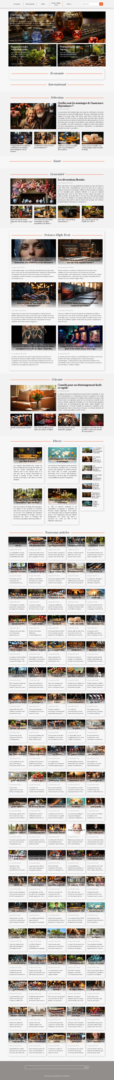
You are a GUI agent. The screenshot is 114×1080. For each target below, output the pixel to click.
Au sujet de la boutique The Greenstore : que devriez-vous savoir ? (28, 502)
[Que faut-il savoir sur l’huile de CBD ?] (93, 212)
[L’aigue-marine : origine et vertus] (87, 503)
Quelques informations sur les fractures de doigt (37, 677)
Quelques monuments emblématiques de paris (37, 1017)
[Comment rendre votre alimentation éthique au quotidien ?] (32, 55)
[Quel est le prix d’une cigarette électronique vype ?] (21, 212)
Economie (17, 4)
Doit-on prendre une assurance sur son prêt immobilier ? (95, 625)
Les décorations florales (71, 179)
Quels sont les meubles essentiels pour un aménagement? (76, 573)
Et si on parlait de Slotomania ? (96, 1014)
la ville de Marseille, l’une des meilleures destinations (97, 487)
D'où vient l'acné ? (76, 830)
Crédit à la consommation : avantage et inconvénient (76, 703)
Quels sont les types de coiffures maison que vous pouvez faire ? (18, 834)
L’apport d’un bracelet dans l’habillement (57, 1015)
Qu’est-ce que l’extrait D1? (57, 674)
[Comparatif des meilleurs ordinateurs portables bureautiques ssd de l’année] (21, 138)
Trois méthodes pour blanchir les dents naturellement (96, 1043)
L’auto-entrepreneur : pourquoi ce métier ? (37, 912)
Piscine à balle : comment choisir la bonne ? (57, 597)
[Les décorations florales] (33, 191)
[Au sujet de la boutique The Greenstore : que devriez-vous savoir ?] (27, 496)
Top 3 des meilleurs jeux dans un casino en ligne (43, 429)
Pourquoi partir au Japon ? (69, 48)
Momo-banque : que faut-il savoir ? (76, 674)
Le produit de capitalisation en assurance (57, 806)
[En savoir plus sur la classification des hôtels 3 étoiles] (87, 477)
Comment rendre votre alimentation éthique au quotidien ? (20, 51)
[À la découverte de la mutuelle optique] (69, 420)
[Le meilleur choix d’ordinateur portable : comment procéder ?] (80, 295)
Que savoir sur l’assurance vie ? (76, 779)
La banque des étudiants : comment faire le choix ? (76, 808)
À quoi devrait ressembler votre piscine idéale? (57, 780)
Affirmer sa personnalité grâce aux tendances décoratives (67, 148)
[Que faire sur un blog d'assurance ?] (69, 212)
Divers (69, 4)
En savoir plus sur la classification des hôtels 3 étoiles (97, 478)
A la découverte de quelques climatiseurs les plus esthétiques (97, 470)
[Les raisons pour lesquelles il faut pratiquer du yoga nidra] (87, 459)
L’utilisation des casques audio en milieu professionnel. (76, 547)
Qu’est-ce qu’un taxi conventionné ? (37, 1041)
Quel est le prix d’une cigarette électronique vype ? (21, 222)
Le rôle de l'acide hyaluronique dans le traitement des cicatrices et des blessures (34, 261)
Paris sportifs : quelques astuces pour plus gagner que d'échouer (57, 547)
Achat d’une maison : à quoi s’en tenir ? (37, 650)
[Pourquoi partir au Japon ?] (82, 55)
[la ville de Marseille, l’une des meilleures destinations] (87, 486)
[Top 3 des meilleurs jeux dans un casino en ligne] (45, 420)
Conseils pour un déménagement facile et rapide (80, 386)
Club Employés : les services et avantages (62, 460)
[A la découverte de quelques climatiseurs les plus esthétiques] (87, 468)
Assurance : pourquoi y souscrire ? (37, 702)
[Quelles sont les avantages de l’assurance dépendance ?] (33, 116)
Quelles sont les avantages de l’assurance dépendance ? (80, 105)
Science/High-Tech (56, 4)
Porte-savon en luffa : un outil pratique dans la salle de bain (92, 148)
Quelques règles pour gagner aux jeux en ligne (31, 16)
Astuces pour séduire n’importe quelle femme (96, 676)
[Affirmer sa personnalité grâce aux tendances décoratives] (69, 138)
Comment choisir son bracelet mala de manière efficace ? (37, 547)
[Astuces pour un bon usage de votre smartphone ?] (33, 295)
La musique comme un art (57, 857)
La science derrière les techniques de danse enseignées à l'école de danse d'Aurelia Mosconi (33, 349)
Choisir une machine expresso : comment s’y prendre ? (57, 886)
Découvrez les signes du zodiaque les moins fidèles (76, 599)
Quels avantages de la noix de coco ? (37, 806)
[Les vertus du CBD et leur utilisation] (62, 496)
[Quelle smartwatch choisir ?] (21, 420)
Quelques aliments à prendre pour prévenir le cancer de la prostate (96, 834)
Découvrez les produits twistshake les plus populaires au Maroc (43, 222)
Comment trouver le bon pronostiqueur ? (44, 147)
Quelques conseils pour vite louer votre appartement (18, 780)
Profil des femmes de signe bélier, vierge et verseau (76, 989)
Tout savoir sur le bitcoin (57, 1040)
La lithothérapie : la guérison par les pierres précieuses (37, 989)
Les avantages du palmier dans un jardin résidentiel (97, 450)
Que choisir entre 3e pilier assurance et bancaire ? (76, 730)
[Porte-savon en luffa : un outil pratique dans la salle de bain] (93, 138)
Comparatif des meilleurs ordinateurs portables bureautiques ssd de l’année (20, 149)
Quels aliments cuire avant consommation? (37, 624)
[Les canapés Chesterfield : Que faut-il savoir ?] (27, 455)
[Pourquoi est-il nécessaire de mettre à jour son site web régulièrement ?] (80, 252)
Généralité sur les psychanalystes (37, 831)
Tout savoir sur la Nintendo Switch (57, 831)
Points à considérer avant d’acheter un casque (96, 547)
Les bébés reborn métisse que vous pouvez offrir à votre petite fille (96, 886)
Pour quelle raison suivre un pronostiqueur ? (18, 885)
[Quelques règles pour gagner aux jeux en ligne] (57, 27)
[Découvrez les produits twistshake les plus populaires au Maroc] (45, 212)
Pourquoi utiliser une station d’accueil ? (76, 859)
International (30, 4)
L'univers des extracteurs (37, 727)
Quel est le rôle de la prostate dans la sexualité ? (37, 859)
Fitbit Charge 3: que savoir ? (96, 700)
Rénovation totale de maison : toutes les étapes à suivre (76, 885)
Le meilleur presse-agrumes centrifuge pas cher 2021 (18, 730)
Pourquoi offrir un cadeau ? (57, 988)
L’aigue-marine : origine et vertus (96, 504)
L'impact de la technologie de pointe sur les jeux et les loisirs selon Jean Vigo (80, 347)
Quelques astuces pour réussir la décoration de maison (57, 573)
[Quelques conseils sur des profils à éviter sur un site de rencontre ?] (93, 420)
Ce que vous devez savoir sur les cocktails (18, 624)
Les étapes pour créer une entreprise (95, 597)
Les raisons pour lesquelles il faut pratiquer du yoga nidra (97, 460)
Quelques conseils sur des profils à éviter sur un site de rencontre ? (92, 430)
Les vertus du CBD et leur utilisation (62, 501)
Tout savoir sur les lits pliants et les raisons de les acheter (95, 756)
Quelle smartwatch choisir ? (20, 429)
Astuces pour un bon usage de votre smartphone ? (34, 304)
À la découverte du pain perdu (96, 805)
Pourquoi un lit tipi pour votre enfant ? (96, 650)
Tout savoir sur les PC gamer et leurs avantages (76, 754)
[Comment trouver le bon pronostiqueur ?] (45, 138)
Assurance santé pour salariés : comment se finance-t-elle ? (18, 808)
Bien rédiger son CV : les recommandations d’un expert (57, 912)
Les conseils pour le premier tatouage (96, 989)
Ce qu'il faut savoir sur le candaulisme (18, 545)
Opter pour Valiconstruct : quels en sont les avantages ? (18, 912)
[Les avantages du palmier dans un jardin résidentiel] (87, 450)
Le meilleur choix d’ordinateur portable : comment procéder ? (80, 304)
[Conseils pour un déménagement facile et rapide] (33, 398)
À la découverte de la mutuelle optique (66, 429)
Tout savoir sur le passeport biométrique (76, 1041)
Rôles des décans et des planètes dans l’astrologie (18, 597)
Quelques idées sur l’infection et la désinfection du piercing (18, 756)
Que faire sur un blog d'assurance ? (66, 221)
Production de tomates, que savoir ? (37, 780)
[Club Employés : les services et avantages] (62, 455)
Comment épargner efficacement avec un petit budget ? (57, 625)
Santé (43, 4)
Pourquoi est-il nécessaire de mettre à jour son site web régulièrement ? (80, 261)
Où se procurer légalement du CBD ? (76, 963)
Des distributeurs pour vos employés (18, 859)
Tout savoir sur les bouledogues (37, 883)
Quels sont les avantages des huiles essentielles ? (37, 599)
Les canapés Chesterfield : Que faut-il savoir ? (28, 460)
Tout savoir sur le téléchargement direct (96, 859)
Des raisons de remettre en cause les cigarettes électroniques (18, 573)
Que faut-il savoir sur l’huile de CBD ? (90, 221)
